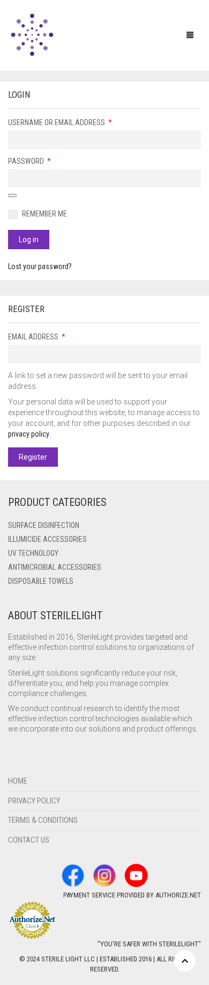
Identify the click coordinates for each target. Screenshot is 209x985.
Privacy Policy (34, 801)
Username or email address (61, 122)
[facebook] (73, 875)
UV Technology (33, 553)
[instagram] (104, 875)
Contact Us (28, 840)
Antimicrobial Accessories (54, 567)
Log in (29, 239)
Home (17, 781)
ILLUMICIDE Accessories (47, 539)
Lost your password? (40, 266)
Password (30, 160)
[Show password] (12, 195)
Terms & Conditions (43, 820)
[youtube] (136, 875)
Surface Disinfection (43, 525)
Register (33, 457)
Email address (37, 336)
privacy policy (28, 434)
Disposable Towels (40, 581)
